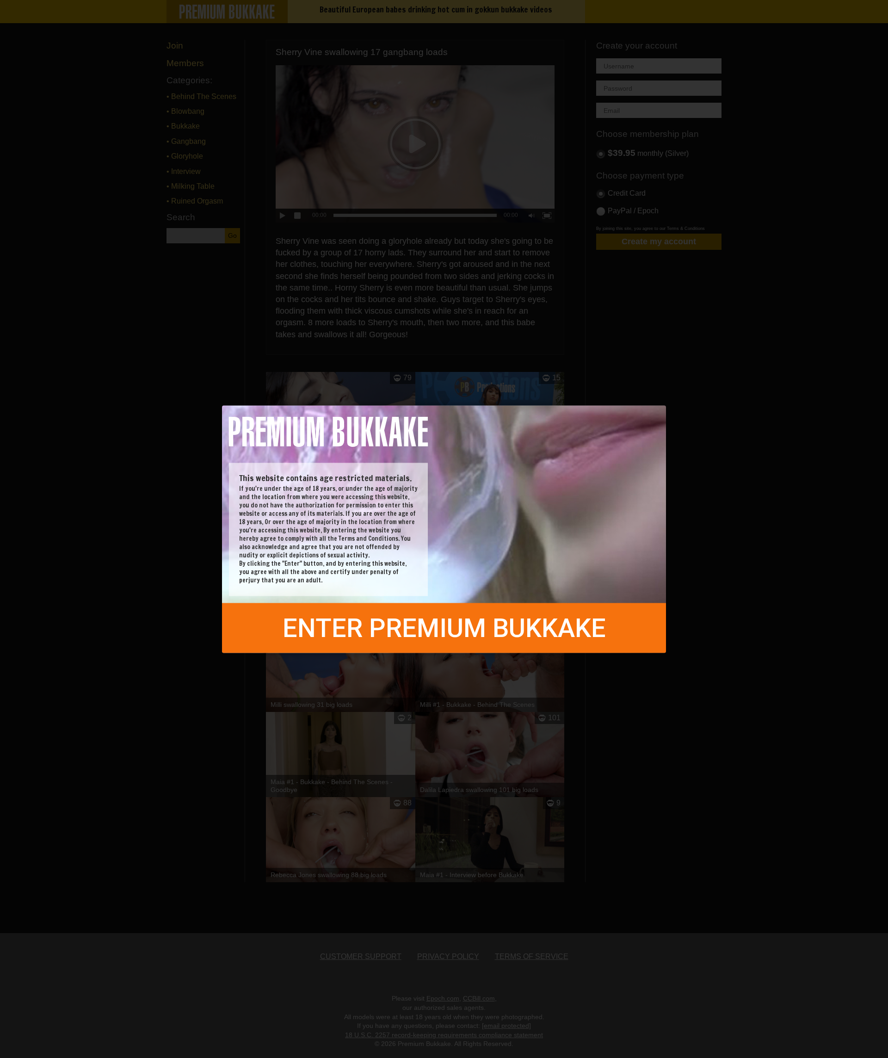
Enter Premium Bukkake (444, 628)
